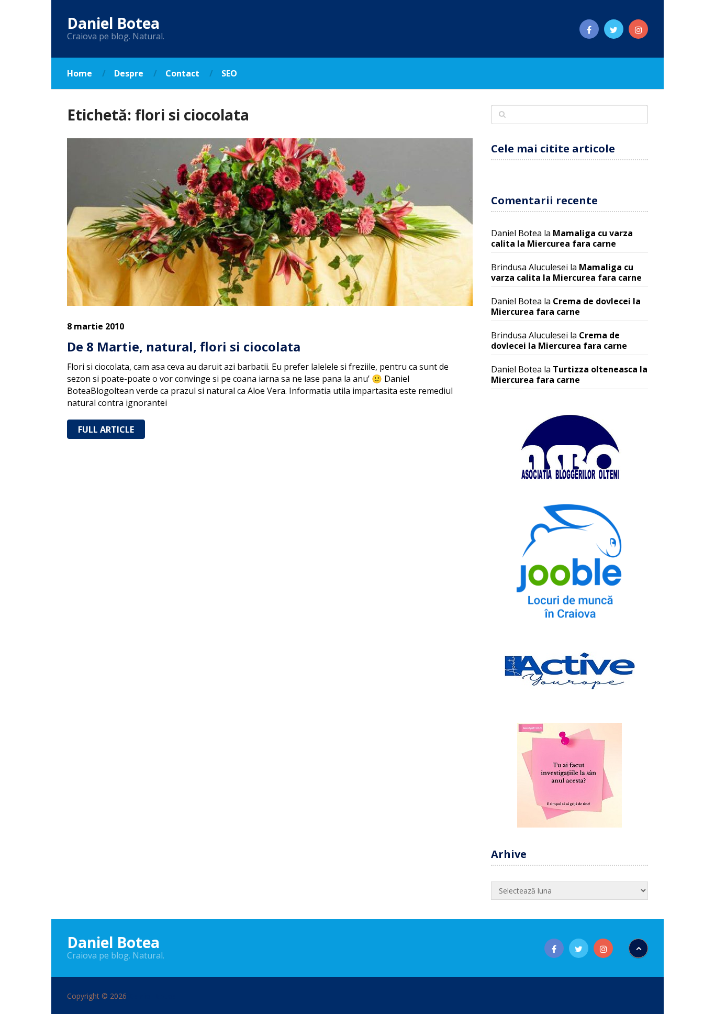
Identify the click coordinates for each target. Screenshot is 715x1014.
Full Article (106, 429)
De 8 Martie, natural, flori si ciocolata (183, 346)
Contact (182, 73)
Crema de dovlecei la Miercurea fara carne (566, 306)
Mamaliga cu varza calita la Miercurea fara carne (562, 238)
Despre (128, 73)
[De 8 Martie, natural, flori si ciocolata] (270, 222)
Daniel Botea (113, 23)
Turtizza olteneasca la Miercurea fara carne (569, 374)
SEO (229, 73)
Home (79, 73)
